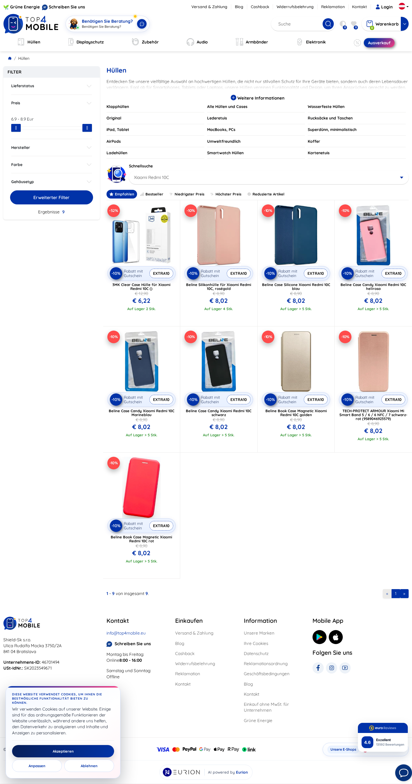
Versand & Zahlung (209, 6)
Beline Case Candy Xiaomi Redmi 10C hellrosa (373, 286)
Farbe (16, 164)
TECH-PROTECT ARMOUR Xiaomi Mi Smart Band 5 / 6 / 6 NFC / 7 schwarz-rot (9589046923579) (373, 415)
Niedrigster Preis (189, 194)
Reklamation (333, 6)
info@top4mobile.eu (126, 633)
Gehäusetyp (22, 181)
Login (387, 7)
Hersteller (20, 147)
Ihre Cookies (256, 643)
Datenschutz (256, 653)
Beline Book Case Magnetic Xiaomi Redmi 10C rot (141, 539)
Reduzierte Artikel (268, 194)
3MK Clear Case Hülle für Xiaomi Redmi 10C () (141, 286)
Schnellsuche (141, 166)
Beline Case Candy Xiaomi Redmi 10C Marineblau (141, 413)
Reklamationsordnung (266, 663)
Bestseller (154, 194)
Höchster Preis (228, 194)
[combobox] (269, 177)
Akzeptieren (63, 751)
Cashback (260, 6)
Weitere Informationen (260, 98)
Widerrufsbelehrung (295, 6)
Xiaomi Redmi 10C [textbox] (151, 177)
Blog (239, 6)
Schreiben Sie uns (67, 7)
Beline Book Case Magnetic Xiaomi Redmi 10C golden (296, 413)
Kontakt (359, 6)
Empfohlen (124, 194)
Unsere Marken (259, 633)
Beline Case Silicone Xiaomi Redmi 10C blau (296, 286)
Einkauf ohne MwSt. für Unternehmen (266, 707)
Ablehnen (89, 766)
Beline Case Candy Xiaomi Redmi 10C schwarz (218, 413)
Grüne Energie (25, 7)
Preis (15, 102)
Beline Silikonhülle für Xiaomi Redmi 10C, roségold (218, 286)
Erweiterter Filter (51, 197)
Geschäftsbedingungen (267, 673)
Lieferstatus (22, 85)
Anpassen (37, 766)
